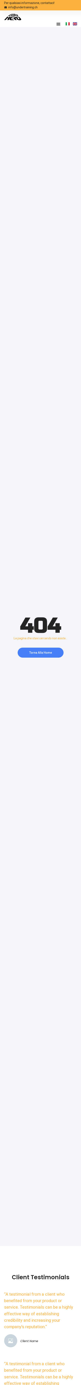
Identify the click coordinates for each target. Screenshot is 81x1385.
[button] (58, 24)
